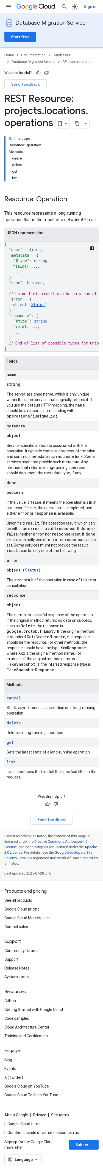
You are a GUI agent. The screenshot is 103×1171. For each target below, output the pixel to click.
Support (11, 959)
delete (14, 722)
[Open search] (64, 6)
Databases (61, 55)
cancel (14, 698)
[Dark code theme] (92, 248)
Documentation (33, 55)
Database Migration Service (50, 22)
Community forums (21, 950)
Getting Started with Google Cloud (33, 1009)
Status (37, 304)
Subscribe (85, 1144)
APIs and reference (77, 62)
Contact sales (16, 927)
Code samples (16, 1018)
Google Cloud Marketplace (27, 918)
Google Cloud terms (24, 1124)
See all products (18, 900)
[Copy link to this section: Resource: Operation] (72, 199)
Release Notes (16, 968)
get (10, 742)
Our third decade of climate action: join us (43, 1132)
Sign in (90, 6)
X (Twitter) (13, 1077)
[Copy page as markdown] (77, 123)
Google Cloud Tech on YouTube (31, 1095)
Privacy (39, 1115)
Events (10, 1068)
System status (17, 977)
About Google (16, 1115)
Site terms (60, 1115)
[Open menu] (8, 6)
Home (9, 55)
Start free (20, 36)
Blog (8, 1060)
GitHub (10, 1001)
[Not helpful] (46, 73)
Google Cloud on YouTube (26, 1086)
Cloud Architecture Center (26, 1027)
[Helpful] (38, 73)
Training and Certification (26, 1036)
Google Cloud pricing (22, 909)
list (11, 761)
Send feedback (25, 84)
